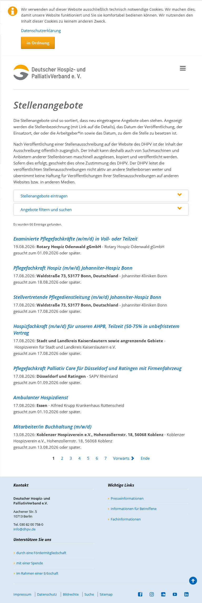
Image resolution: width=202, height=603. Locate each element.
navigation (183, 68)
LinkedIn (184, 594)
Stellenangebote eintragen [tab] (44, 195)
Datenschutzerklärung (41, 30)
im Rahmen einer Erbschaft (37, 573)
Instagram (149, 594)
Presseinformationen (127, 498)
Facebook (138, 594)
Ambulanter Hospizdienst (40, 397)
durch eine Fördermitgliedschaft (41, 552)
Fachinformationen (126, 519)
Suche (89, 594)
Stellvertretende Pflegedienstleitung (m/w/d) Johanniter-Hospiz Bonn (87, 297)
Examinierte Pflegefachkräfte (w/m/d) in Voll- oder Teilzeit (75, 239)
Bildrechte (71, 594)
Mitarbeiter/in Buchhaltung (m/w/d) (52, 426)
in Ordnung (38, 42)
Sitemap (106, 594)
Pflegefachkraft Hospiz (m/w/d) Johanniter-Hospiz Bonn (73, 268)
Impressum (22, 594)
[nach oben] (193, 582)
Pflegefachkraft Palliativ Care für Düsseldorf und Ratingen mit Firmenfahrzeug (97, 368)
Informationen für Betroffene (133, 508)
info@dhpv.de (24, 529)
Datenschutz (47, 594)
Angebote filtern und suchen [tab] (46, 209)
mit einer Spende (29, 563)
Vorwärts (121, 458)
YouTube (173, 594)
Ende (145, 458)
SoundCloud (161, 594)
